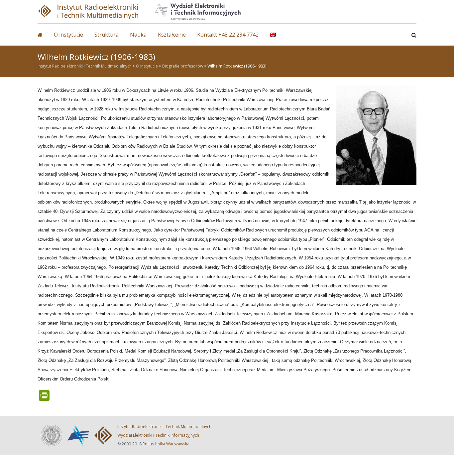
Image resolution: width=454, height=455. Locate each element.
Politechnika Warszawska (166, 444)
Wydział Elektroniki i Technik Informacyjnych (158, 435)
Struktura (106, 34)
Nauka (138, 34)
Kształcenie (172, 34)
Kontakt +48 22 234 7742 (228, 34)
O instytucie (68, 34)
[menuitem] (278, 38)
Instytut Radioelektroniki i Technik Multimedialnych (164, 426)
